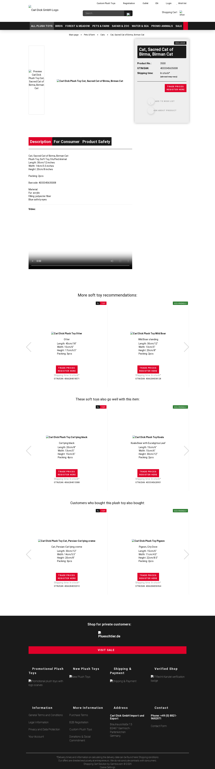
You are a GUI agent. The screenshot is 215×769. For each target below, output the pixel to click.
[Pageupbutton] (208, 764)
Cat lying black (66, 443)
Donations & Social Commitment (80, 738)
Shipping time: (145, 73)
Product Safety (96, 141)
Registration (129, 3)
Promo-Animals (162, 26)
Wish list (181, 3)
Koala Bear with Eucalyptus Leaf (148, 443)
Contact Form (159, 726)
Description (40, 141)
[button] (29, 347)
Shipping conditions (149, 757)
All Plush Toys (42, 26)
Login (168, 3)
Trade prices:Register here (176, 88)
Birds (59, 26)
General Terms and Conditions (46, 715)
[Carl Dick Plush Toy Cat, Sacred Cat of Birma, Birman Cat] (90, 80)
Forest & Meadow (77, 26)
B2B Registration (78, 722)
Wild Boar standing (148, 339)
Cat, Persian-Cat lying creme (66, 546)
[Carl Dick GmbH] (43, 11)
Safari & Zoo (120, 26)
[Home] (28, 26)
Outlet (145, 3)
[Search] (128, 13)
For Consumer (67, 141)
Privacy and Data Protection (44, 729)
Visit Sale (106, 650)
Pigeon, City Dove (148, 546)
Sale (179, 26)
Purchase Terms (78, 715)
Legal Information (39, 722)
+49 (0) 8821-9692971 (164, 717)
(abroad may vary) (168, 77)
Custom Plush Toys (105, 3)
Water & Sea (140, 26)
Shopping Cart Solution (95, 764)
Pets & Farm (100, 26)
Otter (67, 339)
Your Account (36, 736)
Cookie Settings (107, 767)
